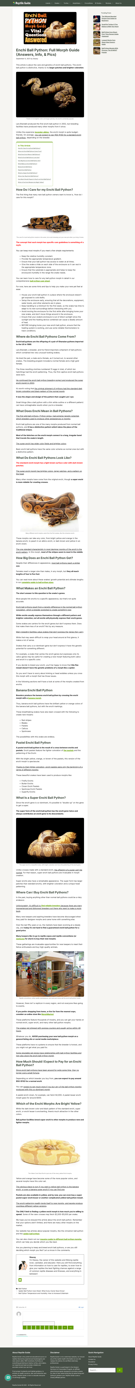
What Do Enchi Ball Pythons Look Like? (29, 157)
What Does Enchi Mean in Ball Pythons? (29, 154)
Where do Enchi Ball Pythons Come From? (30, 151)
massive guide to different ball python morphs (60, 1239)
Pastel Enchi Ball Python (24, 170)
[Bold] (25, 1327)
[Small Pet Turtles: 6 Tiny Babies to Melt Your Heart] (96, 27)
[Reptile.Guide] (22, 3)
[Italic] (29, 1327)
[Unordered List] (47, 1327)
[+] (71, 1327)
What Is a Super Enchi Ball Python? (27, 173)
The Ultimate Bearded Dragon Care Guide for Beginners (109, 18)
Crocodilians (89, 3)
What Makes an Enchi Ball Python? (27, 163)
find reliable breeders (50, 906)
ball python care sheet (40, 281)
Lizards (48, 3)
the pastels (69, 750)
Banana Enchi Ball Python (25, 166)
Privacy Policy (92, 1364)
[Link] (60, 1327)
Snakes (57, 3)
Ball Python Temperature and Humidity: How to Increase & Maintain (43, 1293)
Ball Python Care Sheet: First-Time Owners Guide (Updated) (110, 34)
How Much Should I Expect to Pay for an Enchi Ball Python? (34, 179)
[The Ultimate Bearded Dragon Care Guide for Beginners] (96, 19)
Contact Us (92, 1359)
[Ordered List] (42, 1327)
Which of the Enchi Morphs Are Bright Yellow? (31, 182)
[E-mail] (20, 1281)
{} (64, 1327)
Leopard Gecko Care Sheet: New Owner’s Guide (108, 42)
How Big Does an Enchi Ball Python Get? (29, 160)
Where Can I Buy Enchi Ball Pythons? (28, 176)
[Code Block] (55, 1327)
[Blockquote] (51, 1327)
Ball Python (23, 1289)
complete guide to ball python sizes (37, 582)
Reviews (108, 3)
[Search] (120, 1370)
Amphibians (76, 3)
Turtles (66, 3)
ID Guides (98, 3)
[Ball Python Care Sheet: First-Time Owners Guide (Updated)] (96, 35)
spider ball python (31, 1234)
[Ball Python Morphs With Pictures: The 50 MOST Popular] (96, 51)
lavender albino (42, 132)
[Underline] (33, 1327)
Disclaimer (91, 1362)
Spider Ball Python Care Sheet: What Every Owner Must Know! (42, 1291)
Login (82, 1307)
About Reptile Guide (94, 1357)
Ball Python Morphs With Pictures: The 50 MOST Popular (110, 50)
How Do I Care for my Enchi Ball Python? (29, 148)
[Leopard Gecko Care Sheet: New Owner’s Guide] (96, 43)
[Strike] (38, 1327)
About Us (119, 3)
